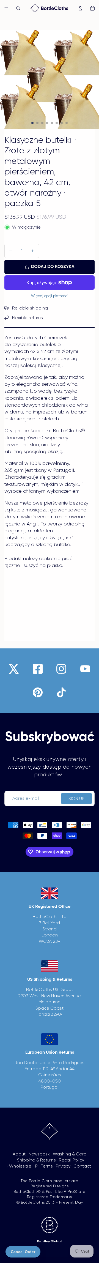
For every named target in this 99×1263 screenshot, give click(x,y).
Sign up (76, 798)
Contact (82, 1166)
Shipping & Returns (36, 1160)
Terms (47, 1166)
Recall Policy (71, 1160)
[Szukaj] (18, 8)
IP (36, 1166)
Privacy (63, 1166)
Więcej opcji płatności (49, 296)
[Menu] (6, 8)
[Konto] (80, 8)
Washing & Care (69, 1154)
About (19, 1154)
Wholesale (20, 1166)
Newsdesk (39, 1154)
